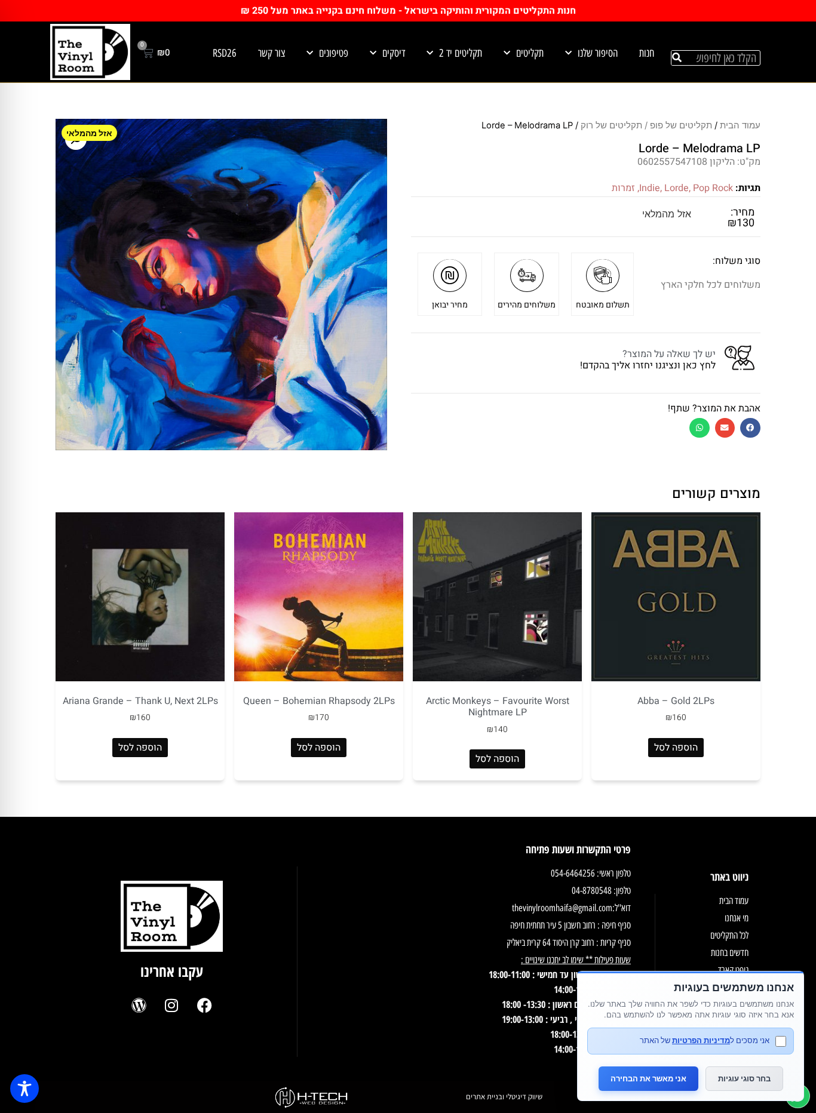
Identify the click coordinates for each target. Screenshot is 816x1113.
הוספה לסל (676, 747)
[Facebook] (204, 1005)
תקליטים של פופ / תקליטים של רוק (646, 125)
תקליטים (530, 53)
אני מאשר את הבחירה (648, 1078)
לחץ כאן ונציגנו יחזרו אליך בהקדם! (648, 365)
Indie (649, 188)
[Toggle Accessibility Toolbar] (24, 1088)
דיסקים (393, 53)
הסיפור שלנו (598, 53)
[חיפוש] (676, 58)
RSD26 (225, 53)
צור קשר (271, 53)
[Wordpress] (139, 1005)
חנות (646, 53)
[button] (750, 428)
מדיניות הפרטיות (701, 1040)
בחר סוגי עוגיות (744, 1078)
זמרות (623, 188)
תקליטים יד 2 (460, 53)
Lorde (676, 188)
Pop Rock (713, 188)
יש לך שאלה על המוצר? (669, 354)
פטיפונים (333, 53)
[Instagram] (171, 1005)
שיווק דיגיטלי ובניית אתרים (504, 1097)
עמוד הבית (740, 125)
